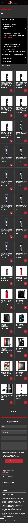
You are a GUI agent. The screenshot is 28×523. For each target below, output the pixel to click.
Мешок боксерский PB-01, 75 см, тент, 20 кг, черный (6, 182)
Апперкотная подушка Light (20, 325)
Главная (3, 7)
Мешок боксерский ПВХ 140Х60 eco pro (6, 301)
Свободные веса (8, 26)
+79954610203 (7, 477)
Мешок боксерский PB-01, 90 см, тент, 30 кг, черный (21, 182)
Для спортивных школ (10, 49)
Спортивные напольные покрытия (14, 51)
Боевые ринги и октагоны (12, 33)
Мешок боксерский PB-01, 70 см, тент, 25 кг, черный (21, 158)
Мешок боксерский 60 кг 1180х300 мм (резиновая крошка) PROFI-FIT (6, 134)
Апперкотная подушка (19, 349)
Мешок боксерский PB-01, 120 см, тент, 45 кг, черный (6, 230)
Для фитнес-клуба (14, 7)
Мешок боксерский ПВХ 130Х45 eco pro (21, 278)
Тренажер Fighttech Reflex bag (21, 396)
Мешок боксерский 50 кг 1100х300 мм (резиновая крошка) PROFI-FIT (21, 109)
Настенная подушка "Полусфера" (5, 325)
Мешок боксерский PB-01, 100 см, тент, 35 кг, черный (6, 206)
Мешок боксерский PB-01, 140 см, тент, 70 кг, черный (6, 254)
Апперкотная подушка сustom (6, 373)
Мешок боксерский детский (6, 278)
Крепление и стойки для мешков (14, 39)
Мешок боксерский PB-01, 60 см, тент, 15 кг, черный (6, 158)
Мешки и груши (9, 37)
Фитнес (5, 28)
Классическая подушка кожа (20, 373)
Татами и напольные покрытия (14, 35)
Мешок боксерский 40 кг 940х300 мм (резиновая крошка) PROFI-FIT (21, 84)
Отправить (14, 461)
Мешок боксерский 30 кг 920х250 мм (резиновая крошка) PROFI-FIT (6, 84)
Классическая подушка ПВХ (20, 301)
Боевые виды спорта (9, 31)
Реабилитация (6, 61)
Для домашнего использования (12, 54)
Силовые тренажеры (9, 24)
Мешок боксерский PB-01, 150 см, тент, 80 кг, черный (21, 254)
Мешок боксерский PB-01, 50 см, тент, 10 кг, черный (21, 133)
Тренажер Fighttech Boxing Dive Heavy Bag (6, 396)
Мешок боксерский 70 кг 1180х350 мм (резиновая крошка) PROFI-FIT (6, 109)
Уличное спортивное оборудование (8, 57)
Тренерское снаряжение (12, 44)
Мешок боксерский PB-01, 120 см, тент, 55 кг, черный (21, 230)
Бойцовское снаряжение (12, 46)
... (22, 7)
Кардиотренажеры (9, 22)
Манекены (7, 42)
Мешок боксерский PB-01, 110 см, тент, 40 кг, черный (21, 206)
